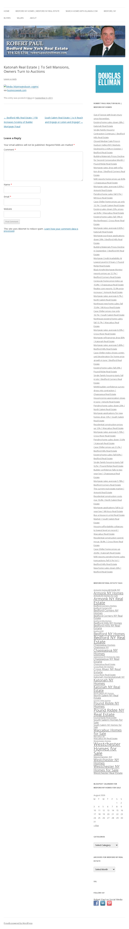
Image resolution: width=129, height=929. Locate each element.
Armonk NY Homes (108, 593)
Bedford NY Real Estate (109, 640)
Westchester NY (103, 756)
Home (6, 11)
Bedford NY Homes (109, 633)
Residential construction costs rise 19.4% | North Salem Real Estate (108, 500)
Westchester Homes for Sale (107, 749)
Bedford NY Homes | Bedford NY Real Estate (37, 11)
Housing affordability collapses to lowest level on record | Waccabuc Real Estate (108, 530)
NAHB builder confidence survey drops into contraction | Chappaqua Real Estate (109, 390)
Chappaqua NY (101, 647)
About (33, 18)
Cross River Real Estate (105, 674)
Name (8, 184)
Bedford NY (99, 631)
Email (7, 196)
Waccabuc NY (99, 736)
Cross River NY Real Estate (107, 670)
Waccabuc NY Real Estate (106, 738)
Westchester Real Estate (108, 773)
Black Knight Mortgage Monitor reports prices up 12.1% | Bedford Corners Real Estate (108, 273)
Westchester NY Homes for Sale (107, 768)
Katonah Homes (103, 676)
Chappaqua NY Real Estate (106, 660)
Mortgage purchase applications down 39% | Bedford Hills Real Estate (109, 239)
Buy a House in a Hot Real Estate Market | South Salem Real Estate (109, 519)
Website (8, 208)
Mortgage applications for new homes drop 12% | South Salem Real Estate (109, 417)
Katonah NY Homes (103, 682)
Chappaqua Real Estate (104, 664)
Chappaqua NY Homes (106, 652)
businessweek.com (16, 90)
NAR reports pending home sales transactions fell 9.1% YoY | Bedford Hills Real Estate (109, 560)
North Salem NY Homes (104, 693)
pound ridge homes (102, 700)
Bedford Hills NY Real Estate (107, 627)
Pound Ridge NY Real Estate (109, 712)
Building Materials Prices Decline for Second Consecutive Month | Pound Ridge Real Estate (109, 160)
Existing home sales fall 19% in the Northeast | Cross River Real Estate (109, 220)
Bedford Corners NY (103, 608)
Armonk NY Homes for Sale (106, 595)
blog (30, 97)
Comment (10, 149)
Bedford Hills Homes (102, 621)
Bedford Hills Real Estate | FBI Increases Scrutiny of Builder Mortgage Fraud (21, 122)
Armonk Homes (101, 590)
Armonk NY (114, 589)
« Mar (96, 825)
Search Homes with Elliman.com (82, 11)
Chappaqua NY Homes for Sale (107, 656)
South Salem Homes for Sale (108, 721)
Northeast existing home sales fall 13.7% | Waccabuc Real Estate (108, 322)
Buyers (7, 18)
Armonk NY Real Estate (108, 600)
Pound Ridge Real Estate (105, 717)
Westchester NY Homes (106, 761)
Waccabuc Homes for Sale (108, 732)
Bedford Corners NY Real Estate (108, 617)
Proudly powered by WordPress (18, 923)
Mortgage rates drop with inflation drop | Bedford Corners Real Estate (109, 171)
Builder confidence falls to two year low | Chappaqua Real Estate (108, 473)
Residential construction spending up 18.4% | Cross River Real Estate (109, 541)
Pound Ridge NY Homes (106, 705)
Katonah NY (118, 676)
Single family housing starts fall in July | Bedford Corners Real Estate (108, 379)
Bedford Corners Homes (105, 605)
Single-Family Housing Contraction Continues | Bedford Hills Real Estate (109, 133)
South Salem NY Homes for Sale (108, 726)
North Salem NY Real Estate (106, 697)
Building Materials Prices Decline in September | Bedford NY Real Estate (109, 251)
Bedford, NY (110, 11)
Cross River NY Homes (104, 666)
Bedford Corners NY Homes (106, 612)
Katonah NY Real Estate (107, 688)
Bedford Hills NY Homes (108, 623)
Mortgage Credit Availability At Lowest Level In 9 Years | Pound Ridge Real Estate (109, 262)
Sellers (20, 18)
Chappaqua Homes (104, 645)
